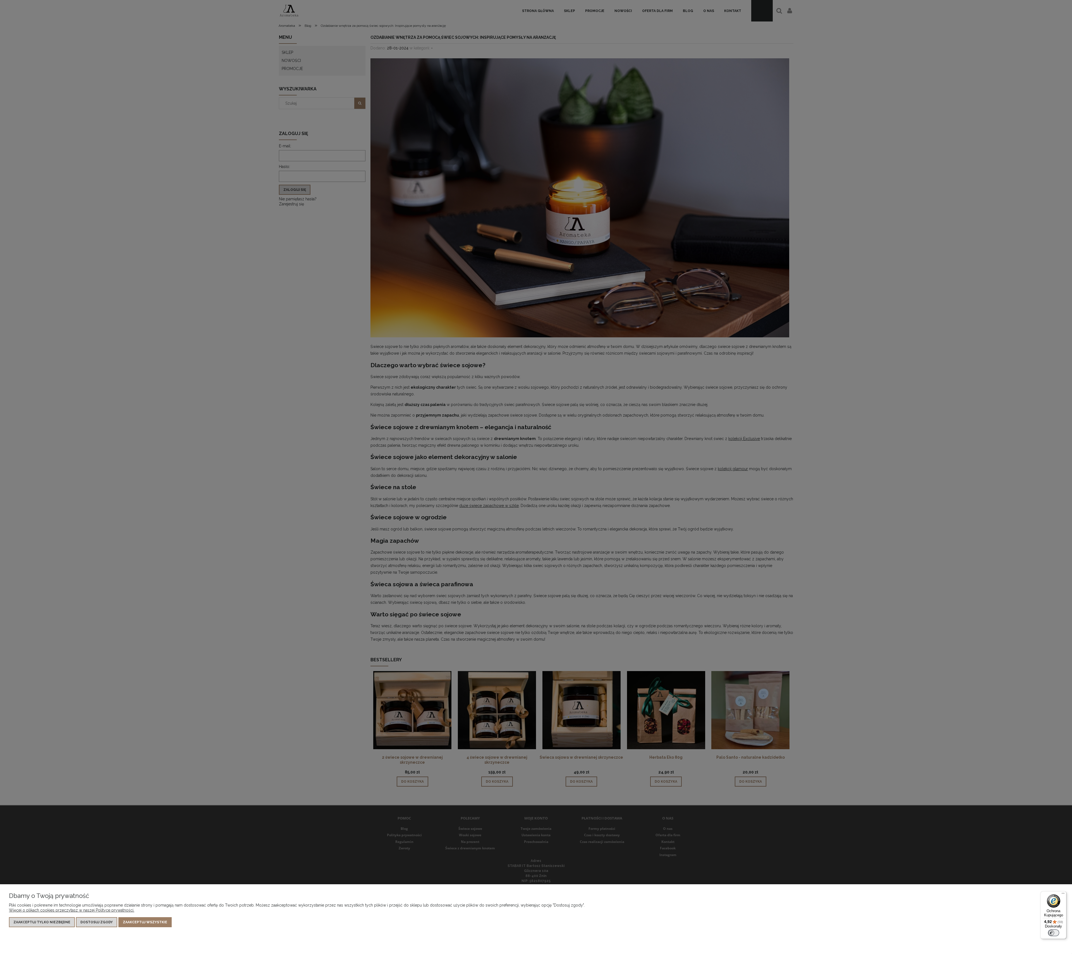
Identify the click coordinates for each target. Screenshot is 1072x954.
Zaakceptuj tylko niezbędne (41, 922)
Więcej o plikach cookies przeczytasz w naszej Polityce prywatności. (71, 910)
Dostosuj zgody (96, 922)
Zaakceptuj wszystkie (145, 922)
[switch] (1053, 932)
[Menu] (1063, 894)
